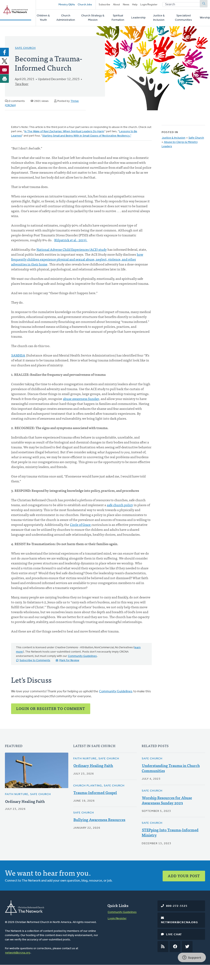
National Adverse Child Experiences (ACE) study (72, 249)
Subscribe (104, 4)
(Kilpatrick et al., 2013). (70, 240)
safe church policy (120, 504)
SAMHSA (18, 355)
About (116, 4)
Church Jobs (85, 4)
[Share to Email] (4, 69)
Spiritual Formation (118, 18)
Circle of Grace (80, 524)
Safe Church (25, 48)
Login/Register (149, 4)
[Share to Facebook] (4, 52)
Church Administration (65, 18)
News (126, 4)
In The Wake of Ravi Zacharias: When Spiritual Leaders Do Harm (64, 131)
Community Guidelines (82, 656)
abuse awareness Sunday (81, 398)
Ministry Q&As (66, 4)
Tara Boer (22, 84)
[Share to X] (4, 60)
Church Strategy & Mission (92, 18)
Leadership (138, 17)
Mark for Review (69, 660)
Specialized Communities (183, 18)
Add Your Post (184, 876)
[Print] (4, 78)
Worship (205, 17)
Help (134, 4)
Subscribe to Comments (34, 660)
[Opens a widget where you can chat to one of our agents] (192, 958)
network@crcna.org (17, 952)
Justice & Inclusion (159, 18)
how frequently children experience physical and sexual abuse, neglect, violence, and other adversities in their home (77, 259)
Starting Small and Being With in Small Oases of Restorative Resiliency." (86, 135)
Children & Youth (43, 18)
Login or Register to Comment (50, 708)
